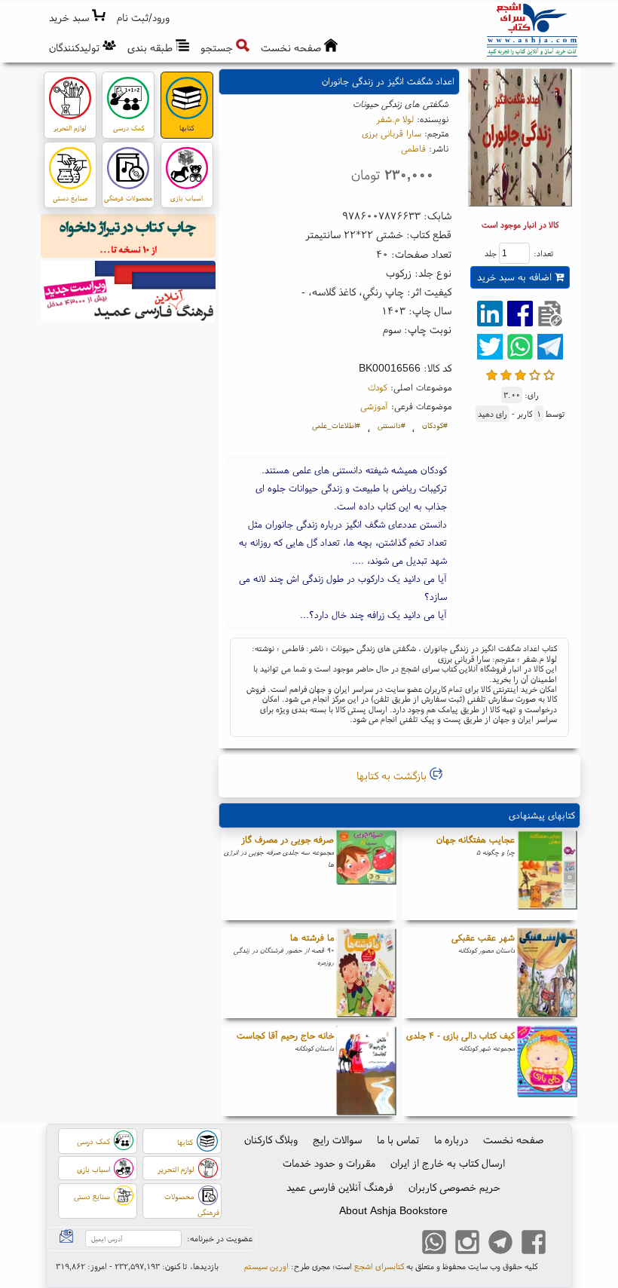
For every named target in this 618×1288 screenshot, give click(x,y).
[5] (549, 373)
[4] (534, 373)
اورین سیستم (266, 1266)
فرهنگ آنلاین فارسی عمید (339, 1187)
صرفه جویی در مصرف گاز (287, 839)
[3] (520, 373)
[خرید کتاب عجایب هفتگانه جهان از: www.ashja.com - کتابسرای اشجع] (547, 875)
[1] (491, 373)
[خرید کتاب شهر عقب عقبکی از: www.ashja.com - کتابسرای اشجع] (547, 973)
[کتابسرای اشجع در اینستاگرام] (467, 1243)
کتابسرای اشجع (379, 1266)
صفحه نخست (513, 1139)
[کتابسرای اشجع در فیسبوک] (534, 1243)
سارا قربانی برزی (391, 133)
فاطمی (413, 148)
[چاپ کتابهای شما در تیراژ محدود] (128, 238)
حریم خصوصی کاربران (454, 1187)
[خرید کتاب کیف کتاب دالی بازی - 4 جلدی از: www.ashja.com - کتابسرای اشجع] (547, 1071)
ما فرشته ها (312, 937)
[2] (506, 373)
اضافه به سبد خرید (516, 277)
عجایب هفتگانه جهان (475, 839)
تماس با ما (398, 1139)
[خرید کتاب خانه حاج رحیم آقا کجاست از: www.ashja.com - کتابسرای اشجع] (366, 1071)
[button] (144, 17)
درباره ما (451, 1139)
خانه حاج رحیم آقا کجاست (285, 1035)
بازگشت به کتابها (393, 775)
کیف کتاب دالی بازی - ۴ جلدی (460, 1035)
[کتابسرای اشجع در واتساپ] (434, 1243)
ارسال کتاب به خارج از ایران (447, 1162)
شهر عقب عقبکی (483, 937)
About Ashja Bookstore (393, 1210)
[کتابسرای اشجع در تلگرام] (500, 1243)
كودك (377, 387)
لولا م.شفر (395, 118)
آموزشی (374, 405)
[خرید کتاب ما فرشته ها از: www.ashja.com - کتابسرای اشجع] (366, 973)
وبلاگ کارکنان (271, 1139)
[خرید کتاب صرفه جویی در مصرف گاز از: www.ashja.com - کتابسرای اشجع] (366, 875)
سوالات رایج (337, 1139)
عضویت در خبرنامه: (219, 1238)
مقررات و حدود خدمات (329, 1162)
